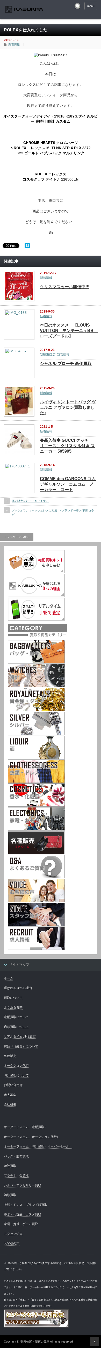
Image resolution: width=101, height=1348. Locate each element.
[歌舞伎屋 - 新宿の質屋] (24, 10)
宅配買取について (16, 1017)
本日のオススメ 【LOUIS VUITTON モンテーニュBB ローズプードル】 (69, 330)
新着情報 (14, 44)
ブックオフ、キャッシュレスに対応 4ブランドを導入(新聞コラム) (53, 512)
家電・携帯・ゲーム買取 (21, 1224)
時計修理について (16, 1075)
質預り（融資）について (21, 1046)
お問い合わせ (13, 1085)
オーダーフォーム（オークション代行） (32, 1137)
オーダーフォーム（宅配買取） (25, 1127)
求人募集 (10, 1095)
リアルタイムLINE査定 (20, 1036)
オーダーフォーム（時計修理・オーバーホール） (38, 1146)
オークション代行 (16, 1065)
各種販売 (10, 1056)
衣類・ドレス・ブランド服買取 (25, 1205)
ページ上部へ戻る (94, 1341)
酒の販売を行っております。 (30, 500)
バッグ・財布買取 (16, 1156)
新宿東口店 (47, 354)
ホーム (8, 978)
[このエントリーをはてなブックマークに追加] (27, 247)
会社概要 (10, 1104)
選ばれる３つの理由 (18, 988)
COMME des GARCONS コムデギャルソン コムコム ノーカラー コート (68, 484)
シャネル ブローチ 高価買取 (66, 363)
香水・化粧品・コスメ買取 (22, 1214)
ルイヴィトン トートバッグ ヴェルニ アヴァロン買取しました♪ (68, 407)
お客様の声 (11, 1243)
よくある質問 (13, 1007)
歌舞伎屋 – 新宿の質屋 (34, 1341)
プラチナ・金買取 (16, 1175)
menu (90, 6)
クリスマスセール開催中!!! (64, 287)
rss (77, 6)
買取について (13, 998)
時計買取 (10, 1166)
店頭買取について (16, 1027)
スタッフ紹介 (13, 1234)
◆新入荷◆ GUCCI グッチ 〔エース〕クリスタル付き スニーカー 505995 (67, 445)
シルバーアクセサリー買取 (22, 1185)
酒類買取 (10, 1195)
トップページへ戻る (17, 536)
